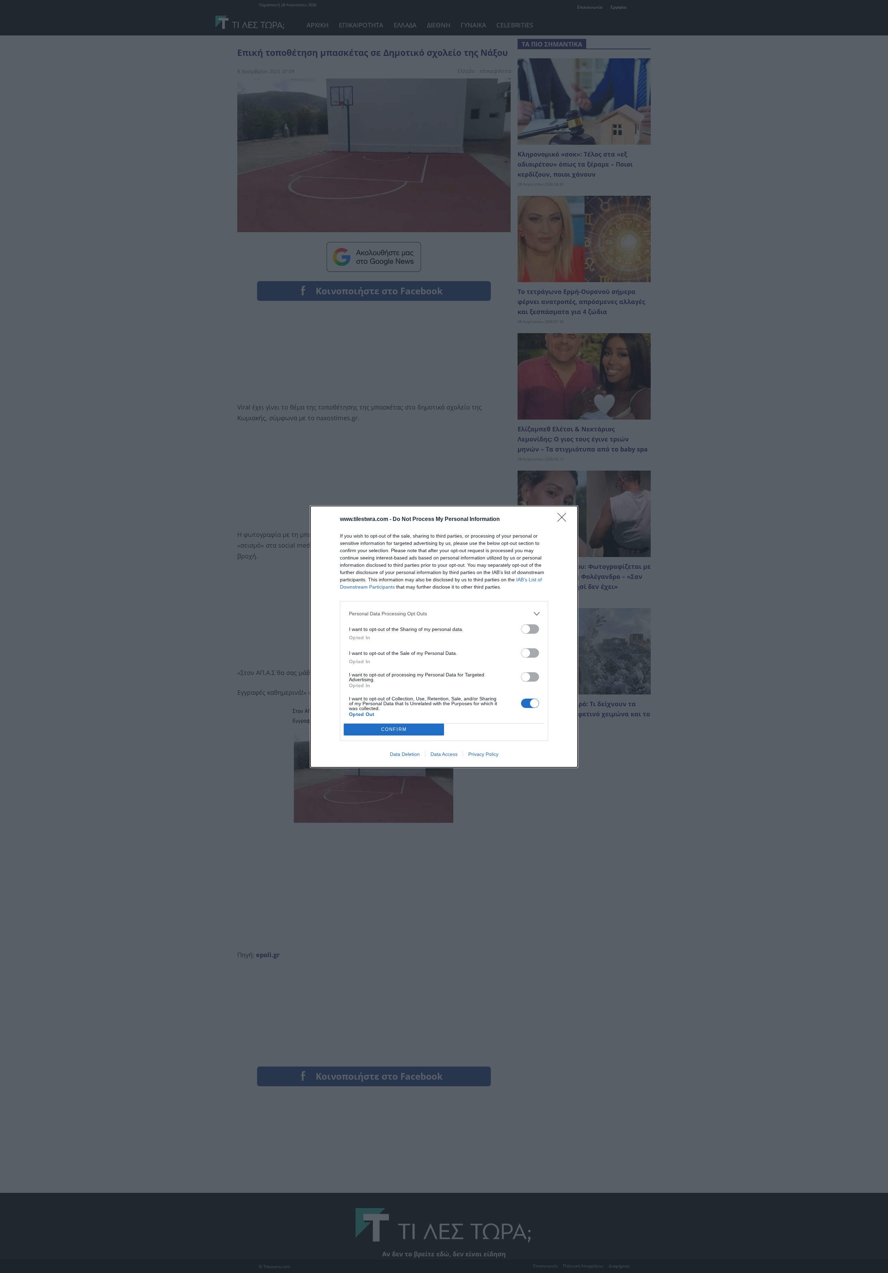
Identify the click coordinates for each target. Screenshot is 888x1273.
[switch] (530, 629)
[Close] (564, 519)
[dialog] (444, 636)
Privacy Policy (483, 754)
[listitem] (444, 613)
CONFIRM (394, 729)
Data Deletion (405, 754)
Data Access (444, 754)
